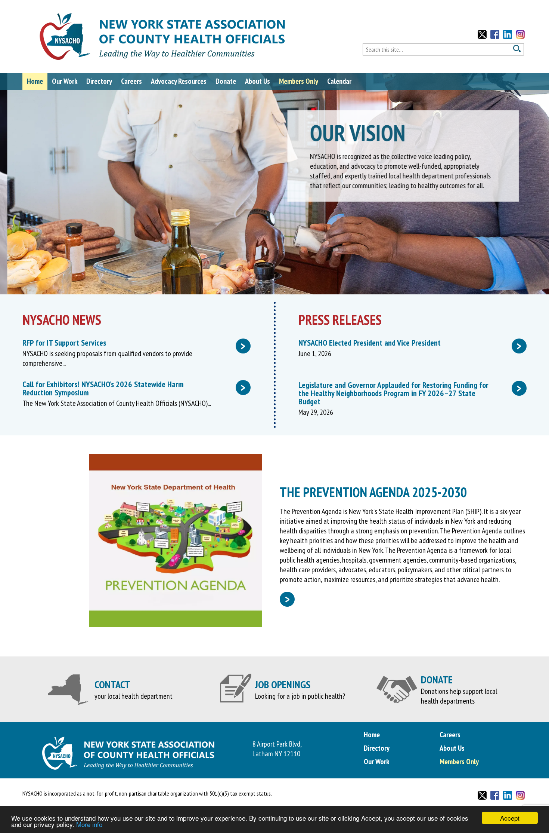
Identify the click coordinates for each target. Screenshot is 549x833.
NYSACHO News (61, 319)
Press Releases (340, 319)
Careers (131, 81)
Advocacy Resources (179, 81)
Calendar (339, 81)
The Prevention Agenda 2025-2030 (373, 492)
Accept (509, 818)
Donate (225, 81)
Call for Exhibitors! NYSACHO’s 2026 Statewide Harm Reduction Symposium (133, 388)
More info (89, 824)
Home (35, 81)
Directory (99, 81)
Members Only (298, 81)
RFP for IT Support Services (133, 343)
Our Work (64, 81)
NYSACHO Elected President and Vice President (409, 343)
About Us (257, 81)
